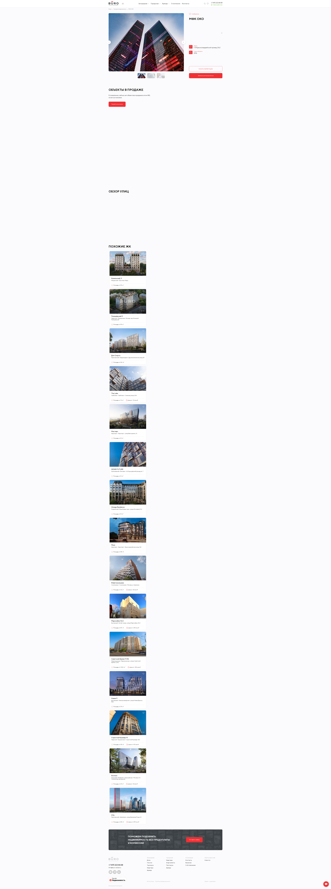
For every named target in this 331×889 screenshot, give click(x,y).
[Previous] (109, 42)
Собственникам (190, 865)
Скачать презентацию (206, 69)
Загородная (142, 3)
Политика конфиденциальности (162, 881)
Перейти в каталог (117, 104)
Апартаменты (170, 863)
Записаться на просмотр (206, 75)
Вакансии (188, 863)
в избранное (195, 14)
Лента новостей (210, 858)
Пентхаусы (169, 865)
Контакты (185, 3)
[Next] (183, 42)
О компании (175, 3)
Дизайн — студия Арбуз (210, 881)
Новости (207, 860)
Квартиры (150, 868)
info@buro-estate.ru (115, 867)
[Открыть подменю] (123, 3)
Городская (155, 3)
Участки (149, 863)
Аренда (149, 870)
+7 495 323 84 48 (116, 865)
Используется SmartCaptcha (115, 885)
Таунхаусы (150, 865)
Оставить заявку (194, 839)
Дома (148, 860)
